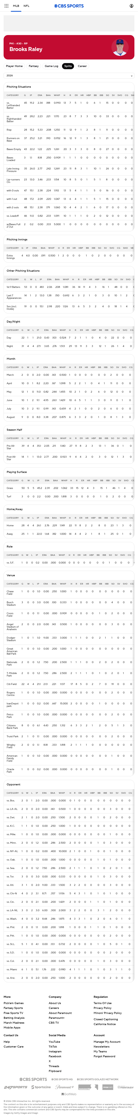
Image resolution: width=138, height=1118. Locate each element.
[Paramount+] (64, 1086)
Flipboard (55, 1071)
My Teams (100, 1051)
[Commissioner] (88, 1086)
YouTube (54, 1042)
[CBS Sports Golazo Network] (98, 1079)
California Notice (105, 1024)
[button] (6, 6)
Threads (54, 1066)
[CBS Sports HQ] (62, 1079)
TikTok (53, 1046)
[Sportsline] (41, 1086)
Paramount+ (57, 1018)
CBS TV (54, 1023)
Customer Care (14, 1046)
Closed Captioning (106, 1019)
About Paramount (60, 1013)
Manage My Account (107, 1042)
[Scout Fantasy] (126, 1087)
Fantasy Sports (13, 1008)
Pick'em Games (14, 1003)
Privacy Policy (102, 1008)
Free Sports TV (13, 1013)
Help (7, 1042)
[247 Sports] (15, 1086)
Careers (54, 1008)
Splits (68, 66)
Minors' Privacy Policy (108, 1013)
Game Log (51, 66)
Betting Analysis (14, 1018)
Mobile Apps (12, 1027)
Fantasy (34, 66)
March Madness (14, 1023)
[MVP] (107, 1086)
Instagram (55, 1051)
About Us (55, 1003)
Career (82, 66)
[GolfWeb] (69, 1094)
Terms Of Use (103, 1003)
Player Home (14, 66)
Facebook (55, 1056)
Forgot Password (104, 1056)
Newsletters (101, 1046)
